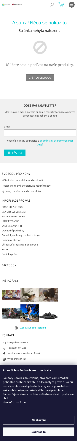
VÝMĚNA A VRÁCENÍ (12, 226)
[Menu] (71, 4)
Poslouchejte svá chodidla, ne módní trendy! (26, 186)
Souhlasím (38, 432)
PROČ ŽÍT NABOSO (12, 207)
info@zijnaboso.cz (17, 342)
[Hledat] (52, 4)
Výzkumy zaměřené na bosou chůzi (21, 191)
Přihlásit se (15, 152)
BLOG (5, 249)
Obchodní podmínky (13, 231)
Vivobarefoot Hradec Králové (23, 353)
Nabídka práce (10, 254)
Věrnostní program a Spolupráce (20, 245)
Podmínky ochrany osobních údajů (21, 235)
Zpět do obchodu (40, 77)
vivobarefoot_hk (16, 359)
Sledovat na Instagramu (33, 328)
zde (23, 402)
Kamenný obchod (11, 240)
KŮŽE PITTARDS (10, 221)
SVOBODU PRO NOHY (13, 216)
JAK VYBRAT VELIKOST (14, 212)
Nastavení (39, 420)
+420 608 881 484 (16, 348)
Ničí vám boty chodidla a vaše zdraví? (22, 180)
